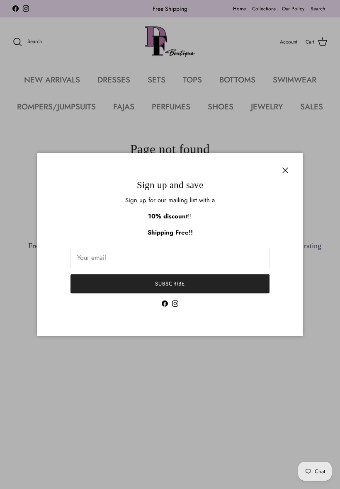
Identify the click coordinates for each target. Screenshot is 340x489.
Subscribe (170, 284)
